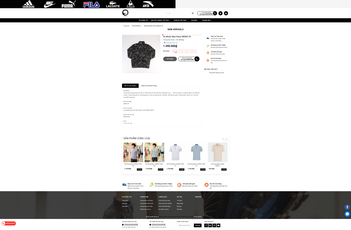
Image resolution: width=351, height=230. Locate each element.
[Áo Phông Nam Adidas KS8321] (218, 152)
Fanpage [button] (198, 197)
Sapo (203, 216)
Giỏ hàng (179, 209)
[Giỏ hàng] (226, 13)
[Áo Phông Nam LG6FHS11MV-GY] (175, 152)
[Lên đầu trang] (347, 220)
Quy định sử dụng (164, 209)
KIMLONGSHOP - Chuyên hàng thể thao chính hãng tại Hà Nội (176, 216)
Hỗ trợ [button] (179, 197)
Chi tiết (139, 169)
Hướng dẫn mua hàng (146, 200)
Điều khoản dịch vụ (145, 209)
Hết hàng (170, 59)
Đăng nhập (180, 203)
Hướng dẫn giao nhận (146, 206)
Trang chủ (125, 200)
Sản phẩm (125, 206)
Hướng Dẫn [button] (144, 197)
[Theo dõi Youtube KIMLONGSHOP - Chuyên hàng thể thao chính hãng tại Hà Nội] (218, 225)
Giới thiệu (124, 203)
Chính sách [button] (163, 197)
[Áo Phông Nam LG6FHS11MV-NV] (133, 152)
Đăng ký (179, 206)
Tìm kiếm (179, 200)
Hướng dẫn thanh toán (146, 203)
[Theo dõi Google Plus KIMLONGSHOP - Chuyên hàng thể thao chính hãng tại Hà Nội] (210, 225)
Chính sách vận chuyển (165, 203)
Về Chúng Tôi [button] (126, 197)
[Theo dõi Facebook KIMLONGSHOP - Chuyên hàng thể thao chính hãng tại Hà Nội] (206, 225)
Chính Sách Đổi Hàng (164, 206)
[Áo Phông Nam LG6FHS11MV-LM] (154, 152)
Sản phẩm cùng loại (136, 138)
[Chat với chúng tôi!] (347, 214)
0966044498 (131, 224)
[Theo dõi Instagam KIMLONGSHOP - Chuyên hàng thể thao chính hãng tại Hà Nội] (214, 225)
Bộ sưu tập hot (211, 69)
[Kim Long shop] (88, 4)
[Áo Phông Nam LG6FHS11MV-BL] (196, 152)
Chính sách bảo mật (164, 200)
